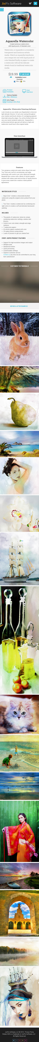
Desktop (10, 102)
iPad (18, 102)
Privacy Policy (29, 1032)
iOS (15, 102)
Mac (8, 97)
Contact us (6, 255)
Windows (14, 97)
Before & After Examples (19, 306)
